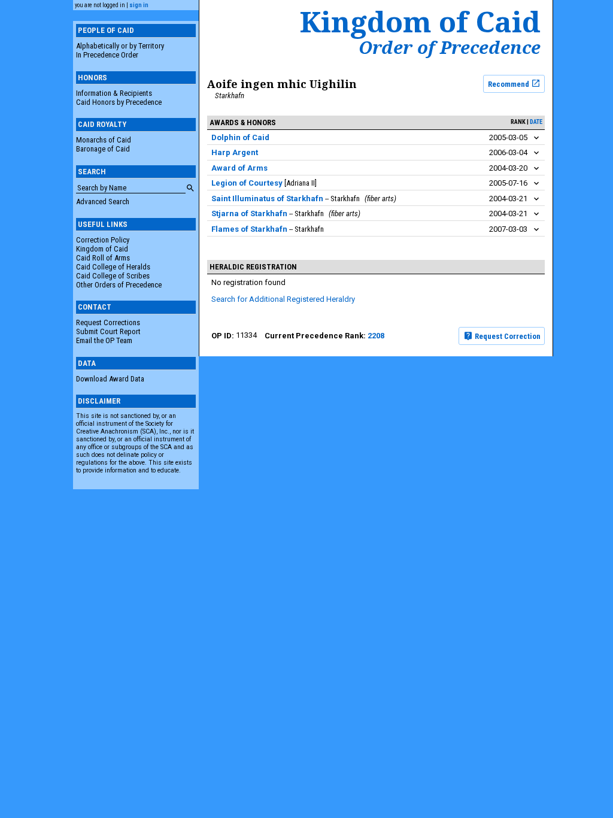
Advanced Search (102, 201)
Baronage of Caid (103, 148)
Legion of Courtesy (247, 182)
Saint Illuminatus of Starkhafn (267, 198)
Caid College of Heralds (113, 266)
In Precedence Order (107, 54)
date (536, 122)
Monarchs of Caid (103, 139)
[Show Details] (536, 138)
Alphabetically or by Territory (120, 45)
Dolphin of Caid (240, 137)
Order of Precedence (450, 47)
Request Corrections (108, 322)
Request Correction (507, 336)
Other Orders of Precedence (119, 284)
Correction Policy (102, 239)
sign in (138, 5)
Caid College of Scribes (113, 275)
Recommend (509, 83)
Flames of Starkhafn (249, 229)
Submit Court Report (108, 331)
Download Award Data (110, 378)
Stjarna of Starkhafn (249, 213)
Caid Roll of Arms (103, 257)
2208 (376, 335)
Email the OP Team (104, 340)
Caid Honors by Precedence (119, 102)
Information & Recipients (114, 93)
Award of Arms (239, 167)
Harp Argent (234, 152)
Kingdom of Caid (102, 248)
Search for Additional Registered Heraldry (283, 299)
